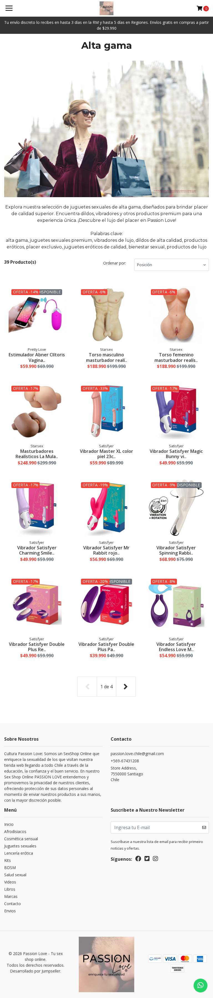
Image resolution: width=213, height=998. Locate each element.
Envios (10, 910)
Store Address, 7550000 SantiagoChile (127, 773)
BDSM (10, 867)
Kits (7, 860)
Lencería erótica (18, 853)
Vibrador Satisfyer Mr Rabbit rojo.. (106, 550)
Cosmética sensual (21, 838)
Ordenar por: (114, 263)
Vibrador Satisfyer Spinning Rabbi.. (176, 550)
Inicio (9, 824)
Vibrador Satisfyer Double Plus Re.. (37, 646)
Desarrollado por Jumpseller (35, 971)
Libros (9, 889)
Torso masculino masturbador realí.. (106, 357)
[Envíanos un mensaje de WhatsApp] (200, 985)
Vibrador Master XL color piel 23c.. (106, 453)
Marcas (10, 896)
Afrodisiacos (15, 831)
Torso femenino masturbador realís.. (176, 357)
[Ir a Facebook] (138, 860)
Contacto (12, 903)
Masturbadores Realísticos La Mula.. (37, 453)
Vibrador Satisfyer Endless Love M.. (176, 646)
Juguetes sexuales (20, 846)
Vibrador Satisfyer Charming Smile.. (37, 550)
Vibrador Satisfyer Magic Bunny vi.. (176, 453)
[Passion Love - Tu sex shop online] (106, 8)
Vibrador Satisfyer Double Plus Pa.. (106, 646)
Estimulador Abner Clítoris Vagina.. (37, 357)
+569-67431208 (125, 760)
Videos (10, 882)
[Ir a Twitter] (146, 860)
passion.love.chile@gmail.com (137, 753)
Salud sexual (15, 874)
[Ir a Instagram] (155, 860)
